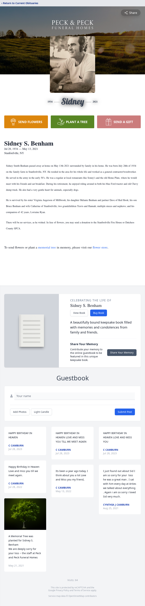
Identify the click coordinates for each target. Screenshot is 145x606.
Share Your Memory (122, 352)
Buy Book (98, 313)
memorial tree (47, 247)
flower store (100, 247)
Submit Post (125, 412)
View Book (79, 313)
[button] (25, 514)
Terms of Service (82, 590)
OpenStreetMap (76, 595)
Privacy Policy (62, 590)
